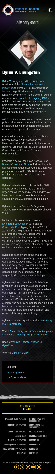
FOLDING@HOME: (10, 445)
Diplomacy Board (15, 372)
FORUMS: (20, 453)
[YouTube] (33, 466)
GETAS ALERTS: (34, 425)
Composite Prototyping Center (19, 227)
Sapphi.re (48, 462)
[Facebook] (16, 466)
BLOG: (31, 432)
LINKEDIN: (10, 425)
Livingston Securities (14, 223)
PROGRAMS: (33, 445)
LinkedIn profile (20, 352)
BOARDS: (32, 436)
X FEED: (10, 432)
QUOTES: (32, 453)
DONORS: (18, 436)
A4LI (4, 119)
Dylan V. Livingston (12, 81)
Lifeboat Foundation (21, 462)
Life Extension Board (17, 377)
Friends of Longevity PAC (33, 98)
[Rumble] (39, 466)
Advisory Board (27, 23)
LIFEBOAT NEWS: (35, 419)
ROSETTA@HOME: (9, 449)
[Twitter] (22, 466)
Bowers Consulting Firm (15, 164)
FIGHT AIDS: (12, 440)
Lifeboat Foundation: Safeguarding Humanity (20, 10)
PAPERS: (32, 449)
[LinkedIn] (28, 466)
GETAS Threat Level (27, 408)
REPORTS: (32, 440)
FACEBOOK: (9, 419)
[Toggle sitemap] (44, 10)
